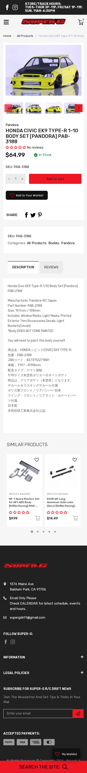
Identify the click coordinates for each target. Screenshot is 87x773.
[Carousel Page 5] (55, 531)
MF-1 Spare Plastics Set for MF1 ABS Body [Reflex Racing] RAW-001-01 (24, 504)
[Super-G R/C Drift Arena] (43, 22)
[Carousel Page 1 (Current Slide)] (32, 531)
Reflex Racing (19, 494)
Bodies (53, 243)
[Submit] (78, 713)
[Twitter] (33, 215)
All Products (36, 243)
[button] (16, 147)
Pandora (12, 125)
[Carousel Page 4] (49, 531)
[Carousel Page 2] (37, 531)
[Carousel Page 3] (43, 531)
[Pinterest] (39, 215)
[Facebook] (7, 7)
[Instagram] (15, 7)
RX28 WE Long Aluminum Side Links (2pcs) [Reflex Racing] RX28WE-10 (61, 504)
